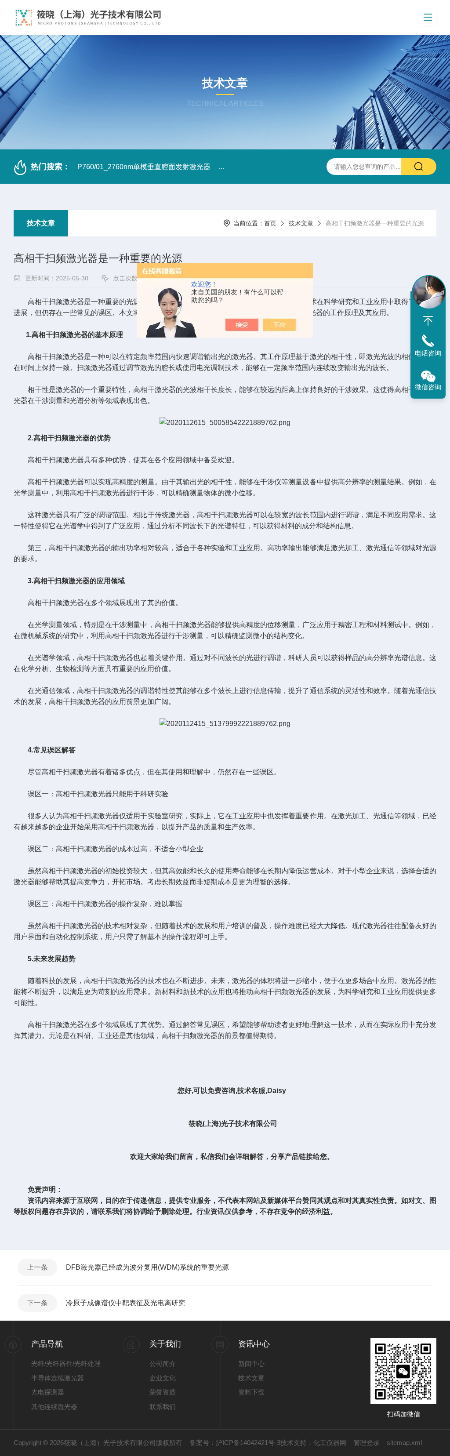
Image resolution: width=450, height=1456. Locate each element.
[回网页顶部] (428, 321)
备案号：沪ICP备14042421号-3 (234, 1442)
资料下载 (251, 1392)
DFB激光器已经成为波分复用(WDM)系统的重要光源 (147, 1267)
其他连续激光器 (54, 1406)
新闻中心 (251, 1363)
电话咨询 (428, 353)
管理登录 (366, 1442)
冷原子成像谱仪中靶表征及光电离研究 (125, 1303)
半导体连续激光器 (57, 1378)
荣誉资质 (162, 1392)
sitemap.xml (404, 1442)
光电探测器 (47, 1392)
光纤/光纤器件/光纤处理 (66, 1363)
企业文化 (162, 1378)
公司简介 (162, 1363)
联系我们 (162, 1406)
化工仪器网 (329, 1442)
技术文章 (41, 223)
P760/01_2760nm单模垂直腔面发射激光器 (143, 167)
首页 (270, 223)
